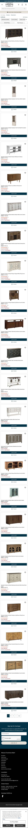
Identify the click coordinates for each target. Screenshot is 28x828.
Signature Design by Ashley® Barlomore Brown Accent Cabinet (12, 556)
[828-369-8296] (22, 4)
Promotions (3, 760)
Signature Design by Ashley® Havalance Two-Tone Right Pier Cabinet (13, 127)
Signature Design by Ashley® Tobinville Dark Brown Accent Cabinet (13, 331)
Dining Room (13, 15)
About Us (3, 765)
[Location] (18, 4)
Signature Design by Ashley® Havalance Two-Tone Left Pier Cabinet (13, 98)
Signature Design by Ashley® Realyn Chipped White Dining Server (13, 273)
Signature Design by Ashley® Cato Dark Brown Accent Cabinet (12, 702)
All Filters (8, 22)
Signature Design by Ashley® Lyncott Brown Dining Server (11, 185)
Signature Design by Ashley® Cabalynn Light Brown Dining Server (13, 615)
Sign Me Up (14, 743)
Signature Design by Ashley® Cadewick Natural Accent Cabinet (12, 644)
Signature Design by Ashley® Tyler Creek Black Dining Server (12, 360)
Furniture (8, 15)
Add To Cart (14, 49)
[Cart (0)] (25, 4)
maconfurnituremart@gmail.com (11, 780)
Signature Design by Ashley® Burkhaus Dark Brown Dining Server (12, 41)
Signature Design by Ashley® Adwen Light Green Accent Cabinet (12, 500)
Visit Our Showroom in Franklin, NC (11, 1)
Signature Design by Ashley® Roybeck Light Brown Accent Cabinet (13, 302)
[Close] (25, 811)
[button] (2, 4)
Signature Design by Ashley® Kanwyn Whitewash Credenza (11, 156)
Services (3, 764)
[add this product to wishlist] (25, 28)
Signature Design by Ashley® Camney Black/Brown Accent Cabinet (13, 673)
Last (19, 715)
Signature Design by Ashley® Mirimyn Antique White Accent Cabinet (13, 214)
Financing (3, 762)
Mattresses (3, 757)
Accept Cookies (20, 825)
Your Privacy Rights (14, 821)
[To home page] (9, 5)
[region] (14, 819)
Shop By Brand (4, 759)
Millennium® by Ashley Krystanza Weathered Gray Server (11, 446)
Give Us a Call (21, 1)
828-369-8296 (7, 779)
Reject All (8, 825)
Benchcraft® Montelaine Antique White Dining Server (10, 419)
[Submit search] (24, 8)
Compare (14, 51)
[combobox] (20, 23)
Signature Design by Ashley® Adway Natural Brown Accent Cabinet (13, 473)
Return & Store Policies (6, 769)
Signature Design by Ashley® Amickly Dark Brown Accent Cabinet (12, 527)
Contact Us (3, 767)
